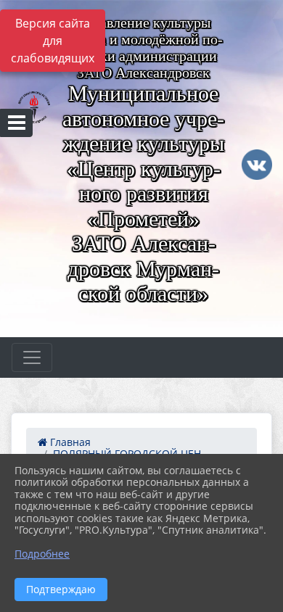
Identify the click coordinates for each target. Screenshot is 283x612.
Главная (69, 442)
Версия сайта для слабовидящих (52, 40)
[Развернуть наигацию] (32, 357)
